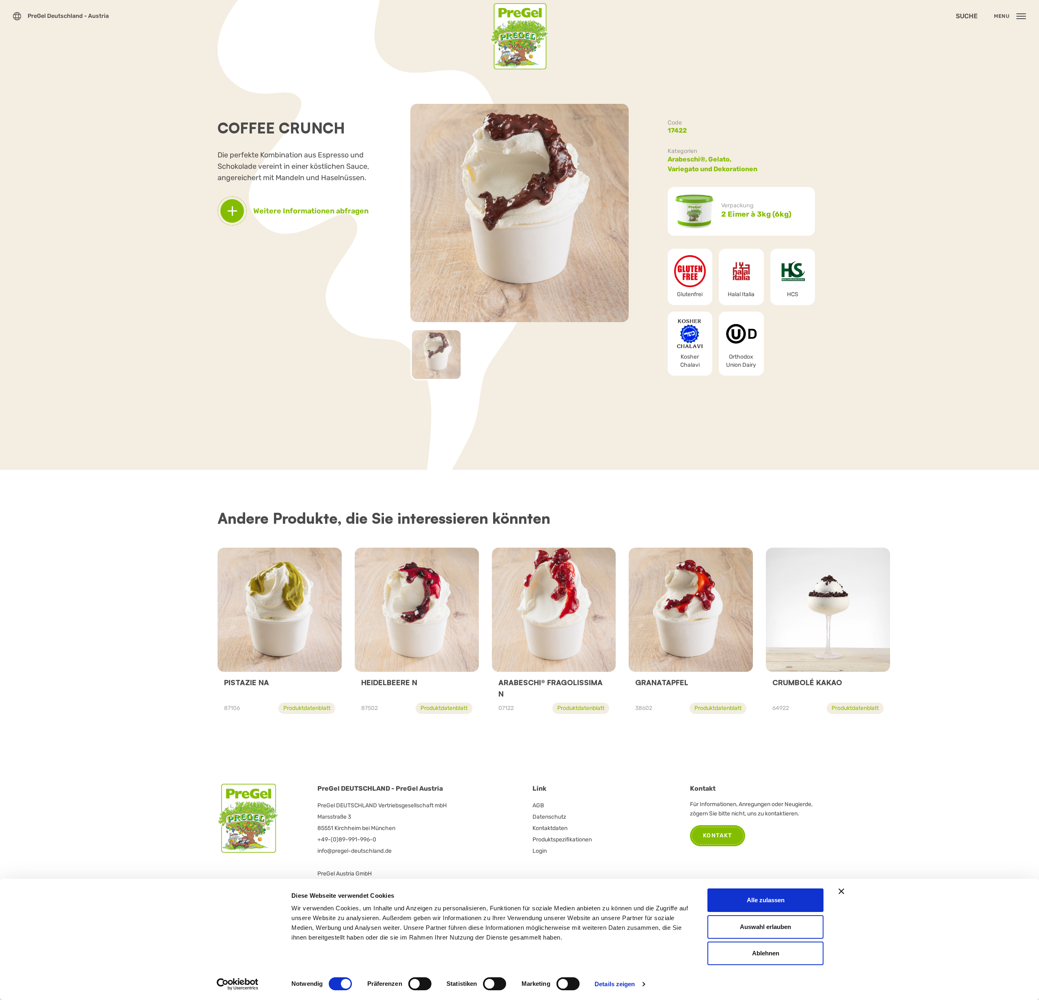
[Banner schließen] (841, 891)
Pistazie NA (246, 682)
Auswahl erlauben (765, 926)
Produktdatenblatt (306, 708)
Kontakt (717, 835)
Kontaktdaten (549, 828)
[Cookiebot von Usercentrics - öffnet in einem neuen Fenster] (237, 984)
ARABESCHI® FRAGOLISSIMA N (550, 688)
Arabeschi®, (688, 159)
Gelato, (720, 159)
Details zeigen (615, 984)
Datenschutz (549, 816)
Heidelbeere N (389, 682)
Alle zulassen (766, 900)
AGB (538, 805)
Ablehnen (765, 953)
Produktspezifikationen (562, 839)
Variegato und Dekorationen (712, 169)
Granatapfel (661, 682)
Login (539, 850)
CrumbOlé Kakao (807, 682)
